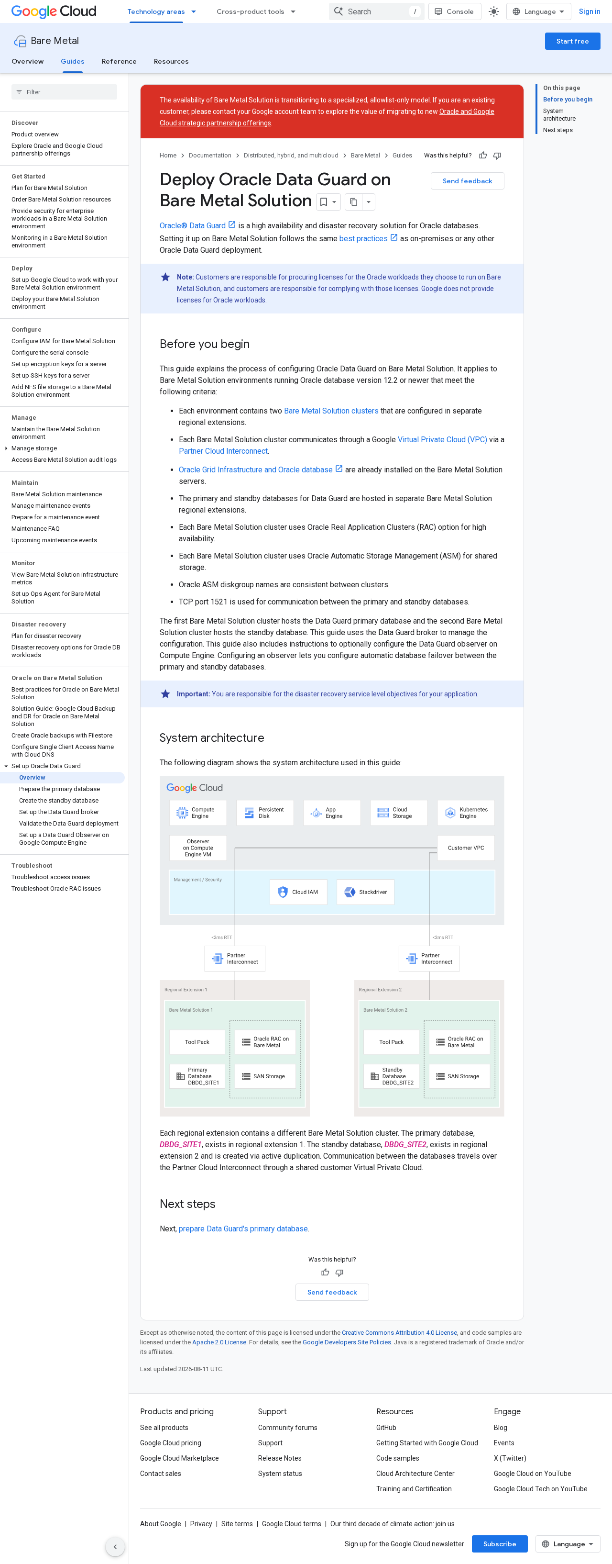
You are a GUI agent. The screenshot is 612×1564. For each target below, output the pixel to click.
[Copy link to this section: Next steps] (225, 1205)
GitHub (386, 1427)
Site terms (237, 1524)
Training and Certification (414, 1489)
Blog (500, 1427)
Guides (73, 61)
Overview (27, 61)
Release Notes (280, 1458)
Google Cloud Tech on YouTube (541, 1489)
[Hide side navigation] (115, 1546)
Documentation (210, 155)
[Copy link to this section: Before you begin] (259, 345)
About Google (160, 1524)
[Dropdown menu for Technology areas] (196, 11)
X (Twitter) (510, 1458)
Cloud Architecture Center (415, 1473)
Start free (573, 41)
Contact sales (160, 1473)
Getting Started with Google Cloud (427, 1443)
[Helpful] (483, 155)
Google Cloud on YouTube (532, 1473)
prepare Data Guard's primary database (243, 1228)
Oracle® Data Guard (193, 225)
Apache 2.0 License (219, 1342)
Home (168, 155)
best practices (363, 238)
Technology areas (156, 11)
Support (270, 1443)
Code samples (397, 1458)
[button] (62, 448)
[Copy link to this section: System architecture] (274, 739)
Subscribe (499, 1544)
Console (460, 11)
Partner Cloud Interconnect (223, 451)
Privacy (201, 1524)
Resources (171, 61)
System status (280, 1473)
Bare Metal (55, 41)
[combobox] (377, 11)
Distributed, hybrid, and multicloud (291, 155)
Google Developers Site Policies (347, 1342)
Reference (119, 61)
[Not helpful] (497, 155)
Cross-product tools (250, 11)
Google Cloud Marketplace (179, 1458)
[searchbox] (64, 92)
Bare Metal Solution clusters (331, 410)
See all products (164, 1427)
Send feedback (467, 181)
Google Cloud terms (291, 1524)
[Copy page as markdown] (353, 202)
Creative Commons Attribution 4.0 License (399, 1332)
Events (504, 1443)
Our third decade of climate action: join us (392, 1524)
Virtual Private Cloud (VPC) (442, 439)
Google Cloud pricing (170, 1443)
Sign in (590, 11)
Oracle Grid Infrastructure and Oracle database (256, 469)
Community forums (287, 1427)
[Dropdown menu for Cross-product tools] (295, 11)
